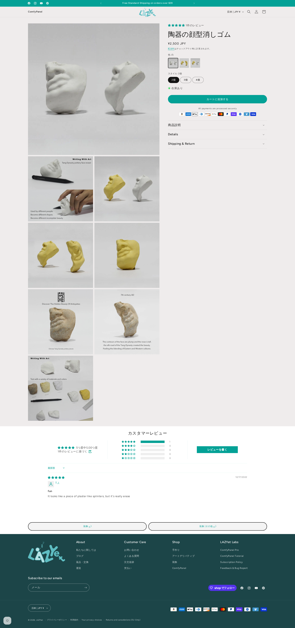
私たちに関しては (86, 550)
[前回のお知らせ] (101, 3)
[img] (56, 477)
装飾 (86, 526)
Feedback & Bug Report (234, 568)
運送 (78, 568)
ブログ (80, 556)
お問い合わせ (131, 550)
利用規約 (74, 620)
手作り (176, 550)
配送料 (171, 48)
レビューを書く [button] (217, 449)
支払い (128, 568)
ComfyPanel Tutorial (231, 556)
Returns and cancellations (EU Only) (123, 620)
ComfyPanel (35, 11)
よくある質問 (131, 556)
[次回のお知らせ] (194, 3)
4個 (198, 79)
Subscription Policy (231, 562)
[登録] (85, 588)
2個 (174, 79)
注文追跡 (129, 562)
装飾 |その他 (206, 526)
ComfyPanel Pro (229, 550)
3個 (186, 79)
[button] (249, 12)
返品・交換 (82, 562)
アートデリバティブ (183, 556)
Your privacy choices (92, 620)
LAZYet (39, 620)
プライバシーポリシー (57, 620)
